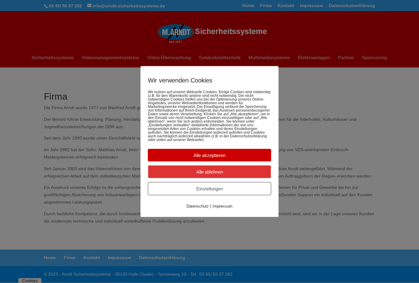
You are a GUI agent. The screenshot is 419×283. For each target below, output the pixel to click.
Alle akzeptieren (209, 155)
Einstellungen (209, 188)
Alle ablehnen (209, 171)
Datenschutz (197, 206)
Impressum (223, 206)
